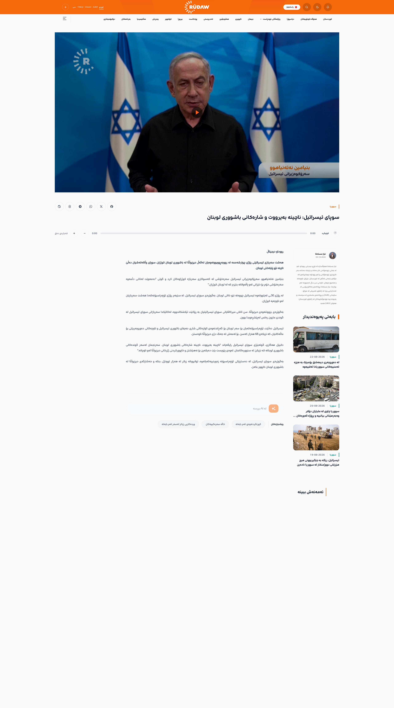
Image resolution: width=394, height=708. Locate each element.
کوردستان (327, 19)
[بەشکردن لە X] (101, 206)
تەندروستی (208, 19)
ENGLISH (88, 7)
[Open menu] (64, 19)
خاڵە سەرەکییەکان (215, 424)
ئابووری (238, 19)
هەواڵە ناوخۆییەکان (309, 19)
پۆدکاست (193, 19)
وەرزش (155, 19)
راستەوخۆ (290, 7)
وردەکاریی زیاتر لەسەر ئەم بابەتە (178, 424)
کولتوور (168, 19)
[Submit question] (273, 408)
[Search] (307, 7)
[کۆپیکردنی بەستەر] (59, 206)
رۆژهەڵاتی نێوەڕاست (271, 19)
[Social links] (65, 7)
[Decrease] (85, 233)
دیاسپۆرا (290, 19)
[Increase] (74, 233)
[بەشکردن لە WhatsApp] (90, 206)
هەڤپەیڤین (224, 19)
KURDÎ (95, 7)
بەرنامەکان (126, 19)
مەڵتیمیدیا (141, 19)
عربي (74, 7)
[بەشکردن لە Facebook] (111, 206)
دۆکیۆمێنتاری (109, 19)
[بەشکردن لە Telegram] (80, 206)
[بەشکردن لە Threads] (69, 206)
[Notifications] (328, 7)
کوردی (101, 7)
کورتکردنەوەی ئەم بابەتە (248, 424)
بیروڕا (180, 19)
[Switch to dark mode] (317, 7)
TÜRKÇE (80, 7)
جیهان (250, 19)
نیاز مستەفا (320, 254)
